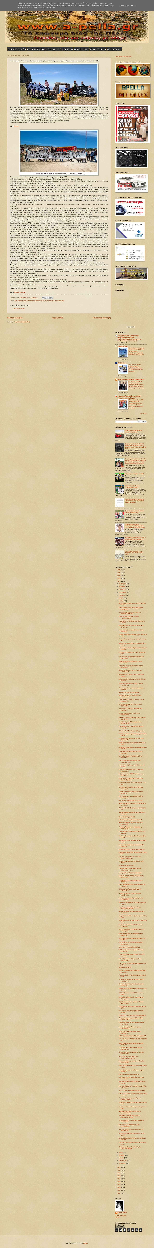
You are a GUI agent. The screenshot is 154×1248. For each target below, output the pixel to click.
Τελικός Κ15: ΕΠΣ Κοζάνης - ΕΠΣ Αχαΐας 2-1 (132, 731)
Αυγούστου (122, 595)
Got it (133, 5)
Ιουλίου (121, 598)
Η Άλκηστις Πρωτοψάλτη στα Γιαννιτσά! (130, 819)
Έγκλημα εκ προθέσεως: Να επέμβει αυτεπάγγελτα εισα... (129, 857)
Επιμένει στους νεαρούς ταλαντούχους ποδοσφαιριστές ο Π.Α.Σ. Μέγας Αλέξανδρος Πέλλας (135, 526)
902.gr (16, 126)
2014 (119, 1187)
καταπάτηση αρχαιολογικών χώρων (37, 300)
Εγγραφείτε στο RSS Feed (123, 56)
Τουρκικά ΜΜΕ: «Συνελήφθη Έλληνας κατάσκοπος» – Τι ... (130, 869)
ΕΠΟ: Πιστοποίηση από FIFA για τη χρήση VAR (132, 1036)
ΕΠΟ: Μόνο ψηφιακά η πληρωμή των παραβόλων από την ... (130, 612)
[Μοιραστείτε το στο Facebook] (50, 298)
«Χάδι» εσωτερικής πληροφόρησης (129, 1074)
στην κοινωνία (52, 300)
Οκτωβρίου (122, 589)
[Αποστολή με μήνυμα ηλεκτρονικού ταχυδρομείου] (43, 298)
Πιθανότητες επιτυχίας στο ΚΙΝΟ (134, 474)
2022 (119, 581)
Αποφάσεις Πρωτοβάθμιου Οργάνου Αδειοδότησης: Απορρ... (129, 1116)
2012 (119, 1193)
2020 (119, 1170)
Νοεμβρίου (122, 586)
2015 (119, 1184)
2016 (119, 1181)
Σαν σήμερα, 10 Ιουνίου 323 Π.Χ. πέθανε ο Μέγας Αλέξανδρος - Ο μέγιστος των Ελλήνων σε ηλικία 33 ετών (135, 446)
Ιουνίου (121, 601)
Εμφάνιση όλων (143, 413)
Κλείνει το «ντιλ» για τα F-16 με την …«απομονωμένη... (129, 617)
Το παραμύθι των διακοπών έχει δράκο (130, 873)
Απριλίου (122, 1155)
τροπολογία (60, 300)
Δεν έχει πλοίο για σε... (125, 967)
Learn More (124, 5)
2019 (119, 1173)
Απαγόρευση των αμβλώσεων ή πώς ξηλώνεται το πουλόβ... (130, 907)
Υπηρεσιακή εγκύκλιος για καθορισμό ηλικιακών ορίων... (130, 1098)
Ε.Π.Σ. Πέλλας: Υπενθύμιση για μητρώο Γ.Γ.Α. (132, 1090)
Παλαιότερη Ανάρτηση (102, 318)
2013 (119, 1190)
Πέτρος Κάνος (122, 1212)
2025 (119, 572)
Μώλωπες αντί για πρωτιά (126, 865)
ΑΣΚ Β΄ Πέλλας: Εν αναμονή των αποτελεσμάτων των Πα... (128, 1057)
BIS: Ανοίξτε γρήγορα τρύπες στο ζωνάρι (130, 800)
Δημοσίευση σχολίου (19, 308)
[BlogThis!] (45, 298)
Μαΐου (121, 1152)
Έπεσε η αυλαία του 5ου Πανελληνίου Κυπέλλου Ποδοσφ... (130, 1147)
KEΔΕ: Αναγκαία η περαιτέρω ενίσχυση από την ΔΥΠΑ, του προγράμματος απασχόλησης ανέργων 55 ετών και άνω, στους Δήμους (136, 351)
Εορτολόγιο (131, 327)
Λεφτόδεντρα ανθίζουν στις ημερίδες (129, 692)
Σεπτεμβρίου (123, 592)
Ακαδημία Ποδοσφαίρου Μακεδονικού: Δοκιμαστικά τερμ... (130, 1112)
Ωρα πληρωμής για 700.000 (127, 817)
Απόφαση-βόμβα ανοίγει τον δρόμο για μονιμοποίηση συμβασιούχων (135, 538)
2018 (119, 1176)
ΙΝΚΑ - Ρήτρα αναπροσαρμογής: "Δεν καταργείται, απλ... (130, 761)
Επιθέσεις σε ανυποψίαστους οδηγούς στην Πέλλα (133, 431)
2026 (119, 570)
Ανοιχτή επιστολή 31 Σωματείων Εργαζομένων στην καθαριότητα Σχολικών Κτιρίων (134, 500)
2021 (119, 1167)
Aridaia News (122, 363)
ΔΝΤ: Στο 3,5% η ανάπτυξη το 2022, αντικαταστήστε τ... (129, 1125)
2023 (119, 578)
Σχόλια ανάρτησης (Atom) (22, 322)
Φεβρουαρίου (123, 1160)
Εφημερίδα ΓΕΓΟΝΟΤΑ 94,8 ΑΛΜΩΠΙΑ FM (131, 379)
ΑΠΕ (16, 300)
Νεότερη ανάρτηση (14, 318)
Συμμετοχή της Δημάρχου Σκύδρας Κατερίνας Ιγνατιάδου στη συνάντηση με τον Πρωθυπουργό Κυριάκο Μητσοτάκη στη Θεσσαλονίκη (136, 385)
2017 (119, 1178)
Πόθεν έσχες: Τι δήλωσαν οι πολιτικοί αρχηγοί (132, 1015)
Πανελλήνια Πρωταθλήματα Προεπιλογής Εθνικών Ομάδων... (131, 779)
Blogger (85, 1243)
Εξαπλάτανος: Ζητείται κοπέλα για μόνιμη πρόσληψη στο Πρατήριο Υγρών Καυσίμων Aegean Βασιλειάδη (135, 368)
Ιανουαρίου (122, 1163)
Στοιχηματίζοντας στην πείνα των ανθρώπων (132, 849)
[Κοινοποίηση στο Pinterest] (52, 298)
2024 (119, 575)
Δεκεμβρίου (122, 583)
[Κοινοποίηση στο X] (47, 298)
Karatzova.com (123, 346)
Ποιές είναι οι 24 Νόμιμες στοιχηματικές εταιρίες (132, 486)
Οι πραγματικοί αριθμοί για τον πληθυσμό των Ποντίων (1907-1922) (134, 552)
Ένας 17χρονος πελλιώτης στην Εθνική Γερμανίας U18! (134, 511)
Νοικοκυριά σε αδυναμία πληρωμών (129, 947)
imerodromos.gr (19, 292)
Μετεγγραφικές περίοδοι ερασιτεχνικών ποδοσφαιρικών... (130, 1027)
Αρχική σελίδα (22, 300)
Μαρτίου (121, 1158)
